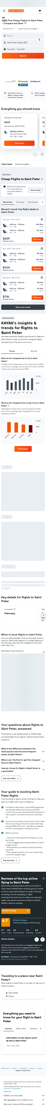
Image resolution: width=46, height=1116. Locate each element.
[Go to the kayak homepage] (16, 10)
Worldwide (23, 1068)
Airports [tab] (8, 1029)
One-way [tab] (20, 202)
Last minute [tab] (33, 202)
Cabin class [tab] (21, 1029)
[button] (4, 10)
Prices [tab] (12, 351)
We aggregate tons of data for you (18, 1100)
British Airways (20, 920)
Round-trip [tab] (7, 202)
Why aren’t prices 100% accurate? (18, 1104)
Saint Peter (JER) (13, 1046)
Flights (14, 1068)
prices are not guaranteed (12, 1088)
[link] (23, 449)
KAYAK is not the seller (13, 1095)
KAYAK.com (5, 1068)
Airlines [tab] (34, 351)
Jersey (39, 1068)
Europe (32, 1068)
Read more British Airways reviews (14, 959)
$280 (4, 20)
